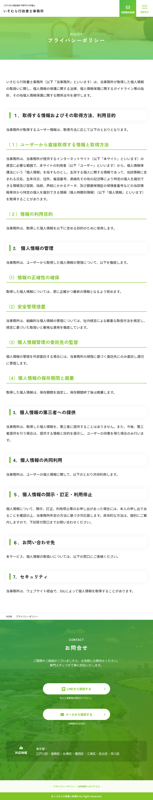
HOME (9, 616)
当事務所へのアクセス (89, 786)
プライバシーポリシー (64, 786)
